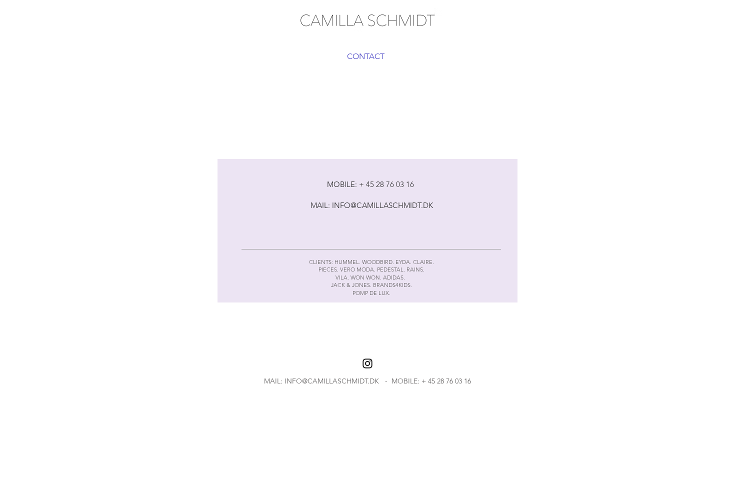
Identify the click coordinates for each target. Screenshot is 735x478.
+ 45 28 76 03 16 (446, 381)
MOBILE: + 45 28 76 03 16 (371, 184)
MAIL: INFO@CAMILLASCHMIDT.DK (371, 205)
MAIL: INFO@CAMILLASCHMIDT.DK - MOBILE (341, 381)
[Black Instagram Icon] (367, 363)
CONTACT (365, 56)
